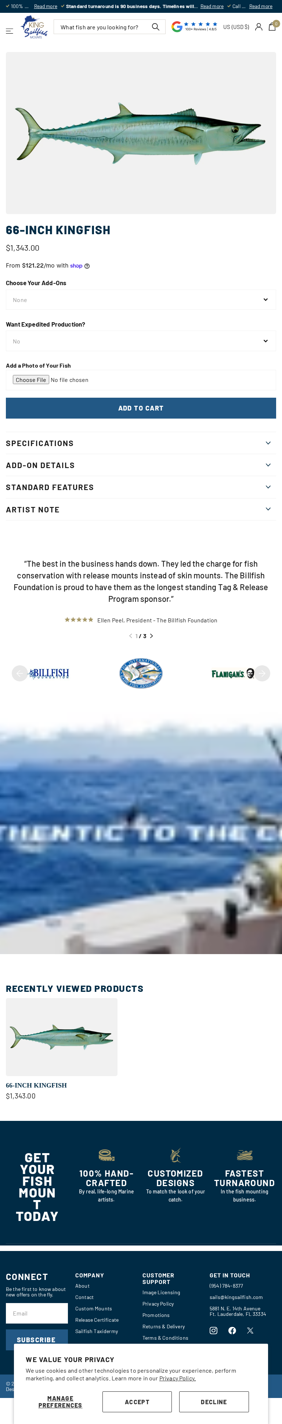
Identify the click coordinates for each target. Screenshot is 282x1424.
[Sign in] (259, 27)
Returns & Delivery (163, 1326)
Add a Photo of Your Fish (38, 365)
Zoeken (155, 26)
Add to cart (141, 408)
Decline (214, 1401)
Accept (137, 1401)
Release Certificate (97, 1320)
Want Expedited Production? (45, 324)
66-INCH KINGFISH (36, 1085)
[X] (250, 1330)
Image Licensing (161, 1292)
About (82, 1286)
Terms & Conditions (165, 1338)
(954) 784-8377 (226, 1286)
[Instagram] (213, 1331)
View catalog (10, 31)
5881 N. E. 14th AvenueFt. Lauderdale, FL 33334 (238, 1311)
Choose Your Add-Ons (36, 282)
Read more (45, 6)
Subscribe (37, 1340)
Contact (84, 1297)
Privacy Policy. (177, 1378)
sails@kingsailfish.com (236, 1297)
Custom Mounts (93, 1308)
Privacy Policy (158, 1303)
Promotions (156, 1315)
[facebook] (232, 1331)
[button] (130, 635)
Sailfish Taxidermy (96, 1331)
